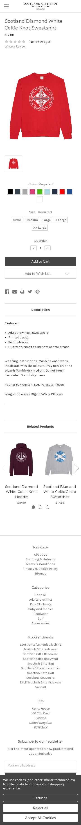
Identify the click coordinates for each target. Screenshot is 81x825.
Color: (40, 184)
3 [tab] (47, 507)
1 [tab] (33, 507)
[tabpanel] (21, 471)
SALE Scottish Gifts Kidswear (40, 682)
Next (76, 468)
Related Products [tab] (40, 426)
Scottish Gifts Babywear (40, 659)
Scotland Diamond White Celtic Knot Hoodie (21, 492)
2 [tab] (40, 507)
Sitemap (40, 573)
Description (40, 310)
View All (40, 687)
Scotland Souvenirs (40, 678)
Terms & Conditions (40, 564)
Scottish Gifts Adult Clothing (40, 645)
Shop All (41, 595)
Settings (40, 798)
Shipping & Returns (40, 559)
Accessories (41, 623)
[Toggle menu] (6, 6)
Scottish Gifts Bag (40, 663)
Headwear (41, 614)
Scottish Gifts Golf (40, 673)
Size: (40, 212)
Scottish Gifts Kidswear (40, 649)
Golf (40, 618)
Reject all (40, 807)
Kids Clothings (40, 604)
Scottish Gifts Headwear (40, 654)
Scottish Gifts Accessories (40, 668)
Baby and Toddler (40, 609)
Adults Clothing (40, 600)
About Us (40, 555)
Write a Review (15, 46)
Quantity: (40, 240)
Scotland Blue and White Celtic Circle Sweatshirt (59, 492)
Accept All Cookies (40, 817)
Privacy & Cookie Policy (40, 569)
